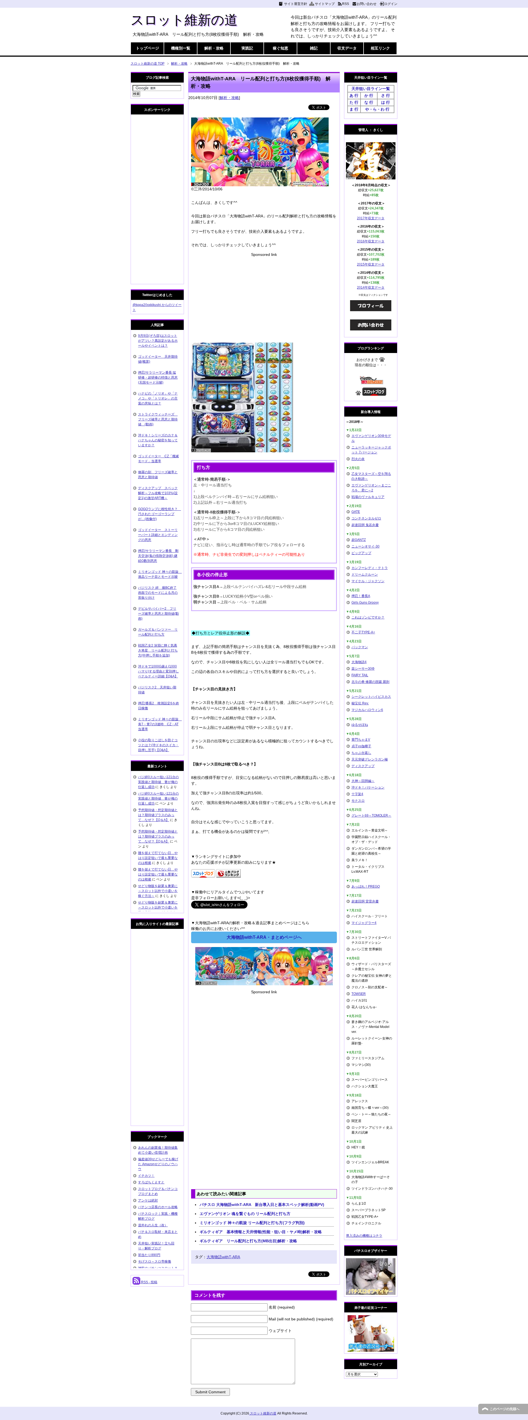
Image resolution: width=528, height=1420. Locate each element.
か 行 (368, 95)
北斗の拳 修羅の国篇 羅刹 (370, 682)
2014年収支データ (370, 287)
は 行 (385, 102)
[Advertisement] (264, 296)
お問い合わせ (366, 4)
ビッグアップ (361, 553)
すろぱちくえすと (151, 1182)
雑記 (314, 48)
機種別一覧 (180, 48)
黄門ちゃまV (360, 740)
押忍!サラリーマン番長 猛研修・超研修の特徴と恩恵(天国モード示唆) (158, 377)
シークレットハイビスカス (371, 697)
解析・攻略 (214, 48)
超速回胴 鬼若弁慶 (365, 525)
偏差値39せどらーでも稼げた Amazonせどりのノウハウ (158, 1164)
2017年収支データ (370, 218)
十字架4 (357, 794)
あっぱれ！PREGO (365, 886)
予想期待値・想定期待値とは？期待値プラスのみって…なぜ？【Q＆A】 (158, 815)
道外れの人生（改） (153, 1225)
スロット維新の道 (184, 20)
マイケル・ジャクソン (367, 581)
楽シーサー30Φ (363, 669)
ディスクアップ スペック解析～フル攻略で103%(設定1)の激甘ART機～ (158, 493)
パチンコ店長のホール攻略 (158, 1207)
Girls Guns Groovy (365, 602)
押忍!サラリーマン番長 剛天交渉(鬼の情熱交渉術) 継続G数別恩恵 (158, 556)
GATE (355, 512)
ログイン (390, 4)
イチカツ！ (146, 1176)
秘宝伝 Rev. (360, 703)
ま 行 (354, 109)
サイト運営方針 (295, 4)
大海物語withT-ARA (223, 1257)
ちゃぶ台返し (361, 753)
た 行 (354, 102)
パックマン (359, 647)
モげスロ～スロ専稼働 (154, 1261)
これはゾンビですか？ (367, 617)
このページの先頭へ (504, 1409)
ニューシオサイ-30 (365, 546)
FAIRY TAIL (359, 675)
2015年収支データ (370, 264)
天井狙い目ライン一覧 (370, 88)
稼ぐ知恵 (280, 48)
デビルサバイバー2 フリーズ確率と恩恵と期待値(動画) (158, 613)
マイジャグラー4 (363, 923)
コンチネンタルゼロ (366, 518)
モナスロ (358, 801)
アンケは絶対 (148, 1200)
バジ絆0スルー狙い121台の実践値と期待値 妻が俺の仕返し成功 (158, 782)
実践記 (247, 48)
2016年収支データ (370, 241)
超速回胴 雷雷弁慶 (365, 901)
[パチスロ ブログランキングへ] (228, 874)
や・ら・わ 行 (377, 109)
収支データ (347, 48)
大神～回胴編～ (363, 781)
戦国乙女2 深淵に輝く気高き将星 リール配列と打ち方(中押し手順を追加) (158, 650)
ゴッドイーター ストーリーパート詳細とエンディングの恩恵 (158, 535)
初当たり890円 (149, 1255)
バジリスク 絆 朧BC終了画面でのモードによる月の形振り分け (158, 593)
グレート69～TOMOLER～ (371, 815)
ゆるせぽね (359, 725)
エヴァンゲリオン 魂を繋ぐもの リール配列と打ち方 (245, 1213)
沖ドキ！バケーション (367, 787)
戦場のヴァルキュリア (367, 497)
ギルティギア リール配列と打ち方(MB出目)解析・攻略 (248, 1241)
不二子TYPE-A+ (363, 632)
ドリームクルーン (364, 574)
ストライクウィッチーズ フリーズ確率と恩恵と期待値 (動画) (158, 419)
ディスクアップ (363, 766)
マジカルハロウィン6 (367, 710)
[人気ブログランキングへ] (371, 382)
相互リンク (380, 48)
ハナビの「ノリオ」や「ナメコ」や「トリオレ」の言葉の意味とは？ (158, 398)
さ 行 (385, 95)
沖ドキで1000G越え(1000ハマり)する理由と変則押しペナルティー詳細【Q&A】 (158, 671)
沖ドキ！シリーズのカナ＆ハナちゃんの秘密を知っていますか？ (158, 440)
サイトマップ (325, 4)
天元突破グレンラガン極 (369, 759)
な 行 (368, 102)
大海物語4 (359, 662)
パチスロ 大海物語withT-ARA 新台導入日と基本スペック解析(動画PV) (262, 1204)
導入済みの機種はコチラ (364, 1236)
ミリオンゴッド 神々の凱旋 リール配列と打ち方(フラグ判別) (252, 1223)
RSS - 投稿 (148, 1282)
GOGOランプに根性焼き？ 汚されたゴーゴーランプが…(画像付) (159, 514)
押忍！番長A (360, 596)
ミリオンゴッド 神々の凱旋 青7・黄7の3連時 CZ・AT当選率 (160, 724)
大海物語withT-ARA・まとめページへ (264, 937)
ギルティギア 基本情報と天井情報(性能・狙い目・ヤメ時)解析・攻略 (261, 1232)
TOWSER (358, 994)
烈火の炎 (358, 459)
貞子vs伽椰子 (361, 746)
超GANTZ (358, 540)
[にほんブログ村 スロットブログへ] (374, 393)
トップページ (147, 48)
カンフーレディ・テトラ (369, 568)
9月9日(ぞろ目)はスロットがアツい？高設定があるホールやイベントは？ (158, 341)
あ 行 (354, 95)
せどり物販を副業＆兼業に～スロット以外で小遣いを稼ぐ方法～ (158, 891)
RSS (345, 4)
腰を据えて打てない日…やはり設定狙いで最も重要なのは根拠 (158, 858)
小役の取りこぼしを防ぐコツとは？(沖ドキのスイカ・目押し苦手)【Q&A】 (158, 745)
